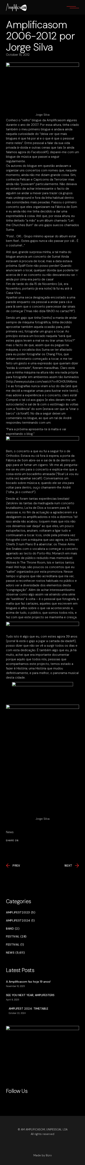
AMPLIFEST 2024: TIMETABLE (28, 1008)
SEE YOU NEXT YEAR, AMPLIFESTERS (30, 995)
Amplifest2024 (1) (20, 920)
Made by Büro (42, 1155)
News (10, 832)
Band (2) (13, 928)
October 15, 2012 (18, 55)
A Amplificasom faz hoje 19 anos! (28, 981)
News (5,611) (15, 952)
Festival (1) (15, 944)
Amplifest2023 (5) (20, 912)
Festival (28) (16, 936)
